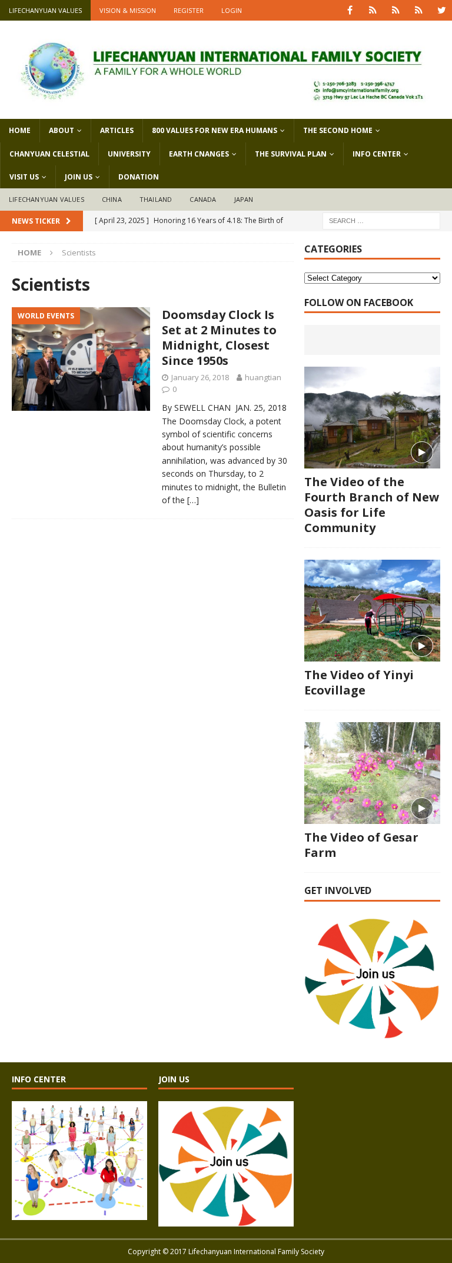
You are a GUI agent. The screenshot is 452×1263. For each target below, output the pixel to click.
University (129, 154)
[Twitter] (441, 10)
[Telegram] (418, 10)
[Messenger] (395, 10)
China (112, 199)
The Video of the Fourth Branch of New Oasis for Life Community (371, 505)
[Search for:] (381, 219)
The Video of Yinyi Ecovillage (359, 682)
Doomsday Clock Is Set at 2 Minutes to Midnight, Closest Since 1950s (219, 337)
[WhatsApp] (373, 10)
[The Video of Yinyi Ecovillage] (372, 611)
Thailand (155, 199)
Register (189, 10)
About (61, 130)
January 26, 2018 (200, 377)
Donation (138, 177)
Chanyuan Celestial (49, 154)
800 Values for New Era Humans (214, 130)
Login (231, 10)
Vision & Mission (127, 10)
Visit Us (24, 177)
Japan (244, 199)
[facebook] (350, 10)
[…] (193, 500)
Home (20, 130)
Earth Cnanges (199, 154)
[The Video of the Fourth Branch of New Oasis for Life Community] (372, 417)
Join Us (78, 177)
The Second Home (338, 130)
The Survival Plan (291, 154)
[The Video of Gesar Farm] (372, 773)
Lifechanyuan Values (45, 10)
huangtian (263, 377)
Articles (117, 130)
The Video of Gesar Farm (361, 844)
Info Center (377, 154)
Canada (203, 199)
